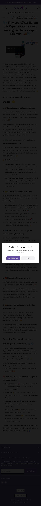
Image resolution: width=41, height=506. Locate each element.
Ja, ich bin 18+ (13, 258)
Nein (28, 258)
